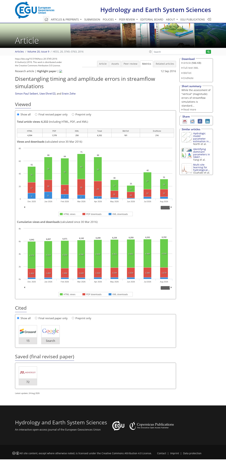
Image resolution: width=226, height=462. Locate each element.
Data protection (192, 453)
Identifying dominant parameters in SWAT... (201, 153)
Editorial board (151, 19)
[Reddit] (192, 121)
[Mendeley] (184, 121)
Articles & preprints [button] (65, 19)
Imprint (174, 453)
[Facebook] (200, 121)
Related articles (165, 63)
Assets (115, 63)
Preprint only (83, 114)
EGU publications (192, 19)
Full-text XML (190, 67)
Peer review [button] (127, 19)
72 (27, 382)
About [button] (171, 19)
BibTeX (187, 73)
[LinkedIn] (207, 121)
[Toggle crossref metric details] (28, 331)
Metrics (146, 63)
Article (103, 63)
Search (50, 341)
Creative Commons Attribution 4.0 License (126, 453)
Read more (189, 109)
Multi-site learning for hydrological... (201, 167)
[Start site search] (208, 52)
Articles (19, 51)
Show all (25, 114)
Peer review (130, 63)
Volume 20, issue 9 (38, 51)
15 (27, 341)
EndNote (188, 78)
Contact (161, 453)
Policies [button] (108, 19)
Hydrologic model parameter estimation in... (202, 137)
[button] (150, 51)
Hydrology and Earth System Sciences (155, 9)
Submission (92, 19)
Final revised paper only (53, 114)
